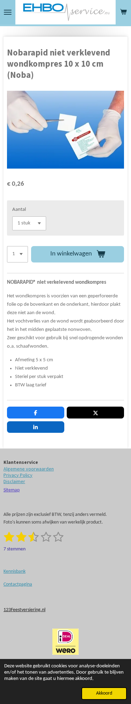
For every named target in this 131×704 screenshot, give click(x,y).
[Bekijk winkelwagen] (123, 12)
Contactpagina (17, 584)
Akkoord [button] (104, 693)
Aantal (19, 209)
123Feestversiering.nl (24, 610)
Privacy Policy (17, 475)
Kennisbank (14, 571)
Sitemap (11, 490)
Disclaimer (14, 481)
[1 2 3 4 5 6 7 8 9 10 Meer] (17, 254)
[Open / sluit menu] (7, 12)
